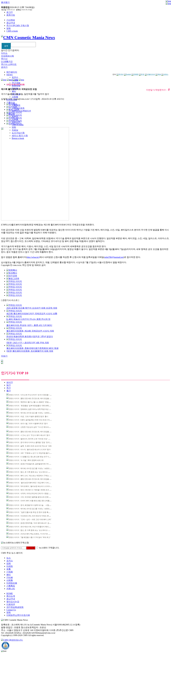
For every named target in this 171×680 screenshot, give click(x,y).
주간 (8, 388)
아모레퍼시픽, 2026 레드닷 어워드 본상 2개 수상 (38, 516)
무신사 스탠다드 (9, 64)
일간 (8, 385)
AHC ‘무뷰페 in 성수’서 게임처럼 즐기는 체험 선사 (39, 453)
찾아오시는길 (12, 601)
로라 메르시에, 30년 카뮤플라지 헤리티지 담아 (38, 527)
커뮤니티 (10, 589)
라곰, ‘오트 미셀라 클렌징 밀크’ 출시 (34, 416)
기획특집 (10, 586)
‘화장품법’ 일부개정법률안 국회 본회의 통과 (37, 406)
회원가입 (10, 15)
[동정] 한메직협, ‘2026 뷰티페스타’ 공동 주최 (37, 523)
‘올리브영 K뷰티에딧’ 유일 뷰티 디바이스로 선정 (39, 483)
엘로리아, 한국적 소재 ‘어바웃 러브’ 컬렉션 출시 (38, 439)
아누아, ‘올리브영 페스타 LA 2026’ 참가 (35, 449)
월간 (8, 391)
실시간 (9, 382)
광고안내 (10, 23)
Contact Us (11, 610)
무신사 (4, 59)
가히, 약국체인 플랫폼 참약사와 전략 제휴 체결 (38, 497)
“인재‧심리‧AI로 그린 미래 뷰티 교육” (35, 519)
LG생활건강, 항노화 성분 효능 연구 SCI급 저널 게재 (40, 457)
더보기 (4, 356)
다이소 (4, 53)
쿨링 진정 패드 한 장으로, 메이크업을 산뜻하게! (38, 398)
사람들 (15, 97)
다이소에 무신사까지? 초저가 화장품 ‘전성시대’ (38, 395)
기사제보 (10, 20)
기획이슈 (10, 102)
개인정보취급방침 (15, 607)
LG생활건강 (7, 61)
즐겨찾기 (5, 2)
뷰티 (14, 91)
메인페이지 (11, 72)
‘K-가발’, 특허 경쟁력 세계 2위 (32, 460)
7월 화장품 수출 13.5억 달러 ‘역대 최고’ (35, 537)
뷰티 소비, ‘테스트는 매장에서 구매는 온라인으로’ (39, 476)
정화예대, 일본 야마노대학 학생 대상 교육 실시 (38, 409)
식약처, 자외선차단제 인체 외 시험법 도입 (36, 493)
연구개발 (16, 83)
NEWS (9, 75)
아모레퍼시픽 (7, 56)
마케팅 (9, 566)
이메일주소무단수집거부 (18, 615)
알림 (8, 28)
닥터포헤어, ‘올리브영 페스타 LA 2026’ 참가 (37, 486)
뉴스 (8, 558)
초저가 (4, 67)
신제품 (9, 572)
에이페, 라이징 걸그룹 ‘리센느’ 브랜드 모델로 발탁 (39, 413)
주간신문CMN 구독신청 (17, 25)
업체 (8, 563)
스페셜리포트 (18, 108)
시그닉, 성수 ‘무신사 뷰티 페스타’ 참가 (35, 435)
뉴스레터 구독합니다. (49, 548)
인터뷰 (9, 577)
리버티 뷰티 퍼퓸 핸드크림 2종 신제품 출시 (36, 501)
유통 (8, 569)
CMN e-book (12, 31)
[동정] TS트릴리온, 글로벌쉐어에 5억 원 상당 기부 (39, 464)
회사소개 (10, 596)
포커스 (15, 77)
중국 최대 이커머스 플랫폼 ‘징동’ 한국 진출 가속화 (39, 442)
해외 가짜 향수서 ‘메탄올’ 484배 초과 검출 (36, 490)
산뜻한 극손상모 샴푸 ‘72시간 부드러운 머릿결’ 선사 (40, 427)
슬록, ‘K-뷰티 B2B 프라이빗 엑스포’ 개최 (36, 446)
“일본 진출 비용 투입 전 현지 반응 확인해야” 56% (39, 512)
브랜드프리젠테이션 (21, 111)
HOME (9, 593)
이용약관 (10, 604)
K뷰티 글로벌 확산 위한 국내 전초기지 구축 (37, 420)
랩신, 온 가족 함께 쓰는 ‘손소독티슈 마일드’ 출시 (39, 472)
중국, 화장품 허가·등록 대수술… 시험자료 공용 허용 (40, 505)
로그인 (9, 12)
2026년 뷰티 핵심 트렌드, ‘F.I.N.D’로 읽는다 (36, 534)
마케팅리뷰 (11, 583)
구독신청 (30, 548)
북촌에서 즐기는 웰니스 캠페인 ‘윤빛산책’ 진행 (38, 402)
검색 (6, 46)
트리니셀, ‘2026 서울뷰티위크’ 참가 (34, 424)
